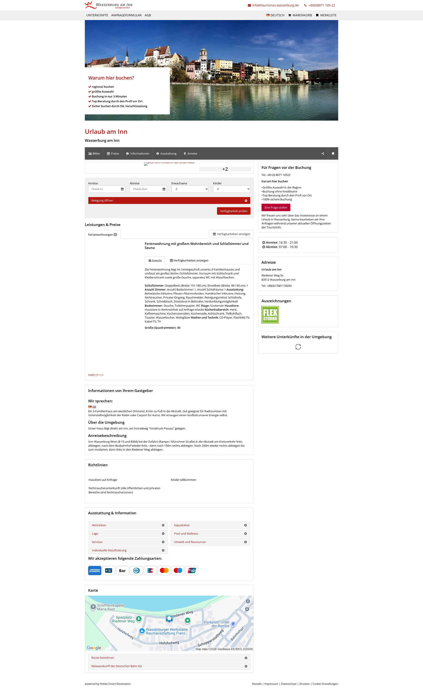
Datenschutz (289, 684)
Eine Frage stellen (276, 207)
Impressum (271, 684)
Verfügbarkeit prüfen (233, 211)
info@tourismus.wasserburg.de (275, 5)
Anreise (93, 183)
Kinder (217, 183)
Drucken (304, 684)
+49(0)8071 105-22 (321, 5)
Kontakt (257, 684)
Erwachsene (179, 183)
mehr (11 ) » (95, 375)
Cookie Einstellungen (325, 684)
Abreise (134, 183)
